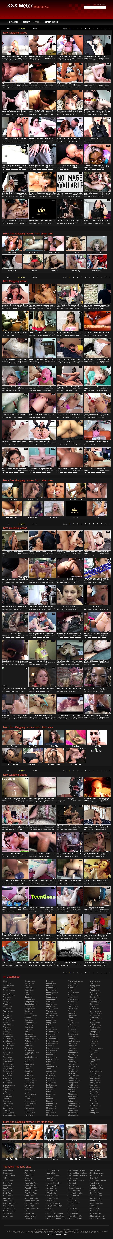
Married (49, 1113)
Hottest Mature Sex (76, 1188)
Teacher (93, 1039)
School (71, 1101)
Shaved (71, 1110)
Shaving (71, 1113)
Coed (26, 997)
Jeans (48, 1069)
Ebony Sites (51, 1178)
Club (26, 992)
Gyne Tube (29, 1178)
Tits (91, 1055)
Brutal (69, 582)
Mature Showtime (75, 1218)
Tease (92, 1041)
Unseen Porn (8, 1206)
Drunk (26, 1062)
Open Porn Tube (96, 1203)
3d (4, 981)
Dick (26, 1043)
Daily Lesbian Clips (54, 1206)
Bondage (6, 1071)
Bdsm (61, 141)
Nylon (70, 1016)
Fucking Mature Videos (78, 1173)
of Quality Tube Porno (41, 7)
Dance (27, 1034)
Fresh (37, 22)
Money (70, 997)
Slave (92, 988)
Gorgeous (50, 1018)
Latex (48, 1089)
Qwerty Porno (8, 1198)
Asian (12, 141)
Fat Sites (50, 1211)
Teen (71, 59)
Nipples (71, 1009)
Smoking (93, 992)
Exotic (27, 1076)
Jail (47, 1064)
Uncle (92, 1069)
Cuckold (27, 1018)
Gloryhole (50, 1016)
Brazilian (6, 1078)
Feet (26, 1092)
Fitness (27, 1110)
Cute (26, 1027)
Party (70, 1043)
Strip (92, 1020)
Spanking (93, 1002)
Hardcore (23, 59)
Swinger (93, 1032)
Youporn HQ (8, 1213)
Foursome (50, 988)
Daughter (28, 1036)
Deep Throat (91, 390)
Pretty (70, 1069)
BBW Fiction (52, 1193)
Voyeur (92, 1087)
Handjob (17, 59)
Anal (12, 114)
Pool (70, 1059)
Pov (75, 59)
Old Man (71, 1022)
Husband (50, 1050)
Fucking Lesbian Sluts (55, 1216)
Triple (92, 1062)
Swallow (101, 390)
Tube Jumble (8, 1201)
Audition (6, 1011)
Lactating (50, 1085)
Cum (26, 1020)
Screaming (72, 1103)
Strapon (93, 1016)
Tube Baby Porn (31, 1198)
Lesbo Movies (74, 1201)
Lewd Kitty (73, 1208)
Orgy (70, 1029)
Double (24, 169)
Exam (26, 1073)
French (49, 990)
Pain (70, 1036)
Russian (71, 1099)
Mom (70, 995)
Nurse (70, 1013)
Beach (5, 1032)
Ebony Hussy (52, 1173)
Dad (26, 1032)
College (27, 999)
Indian (48, 1052)
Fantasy (27, 1087)
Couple (78, 196)
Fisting (27, 1108)
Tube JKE (94, 1206)
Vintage (70, 609)
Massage (50, 1115)
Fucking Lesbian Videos (56, 1218)
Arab (5, 1004)
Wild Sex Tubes (9, 1211)
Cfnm (10, 965)
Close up (40, 114)
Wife (91, 1101)
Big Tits (6, 1048)
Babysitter (7, 1018)
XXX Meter (19, 5)
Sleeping (93, 990)
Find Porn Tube (96, 1201)
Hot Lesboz (73, 1186)
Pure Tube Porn (31, 1186)
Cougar (27, 1009)
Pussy (70, 1083)
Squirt (92, 1009)
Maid (48, 1110)
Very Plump (94, 1183)
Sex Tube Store (31, 1193)
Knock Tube (29, 1180)
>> (109, 28)
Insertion (49, 1057)
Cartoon (6, 1099)
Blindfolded (7, 1062)
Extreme (27, 1078)
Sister (92, 983)
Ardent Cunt (8, 1180)
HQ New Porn (95, 1213)
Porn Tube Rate (31, 1183)
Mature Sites (95, 1170)
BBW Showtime (53, 1198)
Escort (27, 1071)
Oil (69, 1020)
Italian (48, 1062)
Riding (70, 1094)
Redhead (105, 87)
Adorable (6, 985)
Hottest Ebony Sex (54, 1183)
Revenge (71, 1092)
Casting (6, 1103)
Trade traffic (74, 1229)
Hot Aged (72, 1183)
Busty (19, 390)
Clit (25, 985)
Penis (70, 1046)
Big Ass (6, 1036)
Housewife (50, 1043)
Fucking (35, 59)
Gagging (40, 59)
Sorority (93, 997)
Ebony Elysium (31, 1216)
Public (70, 1078)
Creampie (28, 1016)
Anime (5, 999)
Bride (5, 1080)
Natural (71, 1006)
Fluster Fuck (8, 1173)
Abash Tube (8, 1216)
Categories (13, 22)
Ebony (7, 87)
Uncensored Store (10, 1203)
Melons (71, 985)
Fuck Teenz (73, 1178)
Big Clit (6, 1041)
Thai (91, 1046)
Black (89, 664)
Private (71, 1071)
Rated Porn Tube (31, 1188)
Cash (5, 1101)
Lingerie (72, 637)
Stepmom (94, 1011)
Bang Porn (7, 1183)
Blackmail (7, 1059)
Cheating (73, 196)
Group (48, 1022)
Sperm (92, 1004)
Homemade (51, 1039)
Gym (48, 1025)
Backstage (7, 1020)
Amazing (73, 883)
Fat (25, 1089)
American (7, 995)
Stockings (66, 637)
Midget (70, 988)
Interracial (67, 196)
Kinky (48, 1076)
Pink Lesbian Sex (97, 1173)
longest (35, 28)
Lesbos (71, 1206)
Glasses (49, 1013)
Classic (27, 983)
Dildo (26, 1046)
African (6, 988)
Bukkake (6, 1089)
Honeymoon (51, 1041)
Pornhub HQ (8, 1191)
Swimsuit (93, 1029)
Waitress (93, 1089)
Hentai (49, 1034)
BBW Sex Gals (52, 1196)
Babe (94, 59)
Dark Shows (8, 1170)
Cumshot (45, 87)
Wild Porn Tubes (9, 1208)
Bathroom (7, 1025)
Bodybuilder (7, 1069)
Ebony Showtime (53, 1175)
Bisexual (6, 1052)
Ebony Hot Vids (53, 1170)
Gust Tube (29, 1175)
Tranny (92, 1059)
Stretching (94, 1018)
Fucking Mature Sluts (77, 1170)
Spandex (93, 999)
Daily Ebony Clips (32, 1208)
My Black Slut (52, 1188)
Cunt (26, 1025)
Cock (98, 664)
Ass (103, 169)
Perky (70, 1048)
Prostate (71, 1073)
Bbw (10, 417)
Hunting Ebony (52, 1186)
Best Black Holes (32, 1203)
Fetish (102, 141)
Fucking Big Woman (55, 1213)
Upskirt (93, 1078)
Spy (91, 1006)
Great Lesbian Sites (76, 1180)
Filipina (27, 1099)
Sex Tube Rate (31, 1191)
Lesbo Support (74, 1203)
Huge (96, 390)
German (49, 1004)
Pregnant (71, 1066)
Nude (70, 1011)
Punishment (73, 1080)
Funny (99, 582)
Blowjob (12, 59)
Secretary (72, 1106)
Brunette (100, 114)
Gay (48, 1002)
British (5, 1083)
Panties (71, 1039)
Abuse (65, 1234)
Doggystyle (107, 223)
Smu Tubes (29, 1196)
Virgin (92, 1085)
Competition (29, 1002)
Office (70, 1018)
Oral (70, 1025)
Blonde (7, 59)
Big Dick (6, 1046)
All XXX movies (9, 1175)
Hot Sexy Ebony (53, 1180)
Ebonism (28, 1211)
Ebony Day (29, 1213)
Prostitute (72, 1076)
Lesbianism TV (74, 1191)
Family (27, 1085)
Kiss (48, 1078)
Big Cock (50, 114)
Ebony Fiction (30, 1218)
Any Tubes (29, 1173)
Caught (6, 1106)
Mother (71, 1002)
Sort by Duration (52, 22)
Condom (27, 1006)
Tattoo (92, 1036)
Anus (5, 1002)
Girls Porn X (95, 1191)
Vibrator (93, 1080)
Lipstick (49, 1106)
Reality (71, 1085)
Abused (6, 983)
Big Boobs (7, 1039)
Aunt (5, 1013)
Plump (70, 1057)
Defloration (28, 1041)
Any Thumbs (30, 1170)
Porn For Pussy (96, 1193)
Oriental (71, 1032)
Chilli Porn (94, 1211)
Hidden (78, 87)
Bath (5, 1022)
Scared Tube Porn (98, 1218)
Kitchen (49, 1080)
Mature (45, 114)
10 (105, 28)
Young (92, 1113)
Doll (26, 1055)
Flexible (27, 1115)
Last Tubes (7, 1188)
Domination (15, 609)
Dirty (10, 609)
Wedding (93, 1094)
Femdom (15, 965)
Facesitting (29, 1080)
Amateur (90, 59)
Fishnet (27, 1106)
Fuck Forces (8, 1193)
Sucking (93, 1025)
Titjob (92, 1052)
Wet (91, 1096)
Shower (93, 981)
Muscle (71, 1004)
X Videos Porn (96, 1196)
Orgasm (71, 1027)
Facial (49, 196)
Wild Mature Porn (97, 1188)
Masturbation (14, 169)
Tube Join (7, 1178)
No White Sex (52, 1191)
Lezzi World (73, 1213)
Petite (70, 1050)
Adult (5, 1218)
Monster (71, 999)
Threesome (94, 1048)
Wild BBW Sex (96, 1186)
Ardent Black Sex (32, 1201)
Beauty (5, 1034)
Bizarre (6, 1055)
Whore (12, 335)
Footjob (49, 983)
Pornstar (99, 87)
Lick (48, 1101)
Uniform (93, 1073)
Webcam (93, 1092)
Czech (27, 1029)
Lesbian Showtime (76, 1193)
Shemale (71, 1115)
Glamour (49, 1011)
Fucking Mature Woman (78, 1175)
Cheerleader (8, 1115)
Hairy (20, 829)
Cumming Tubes (53, 1203)
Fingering (72, 335)
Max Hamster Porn (97, 1216)
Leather (49, 1094)
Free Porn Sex (96, 1198)
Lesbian (49, 223)
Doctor (27, 1050)
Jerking (49, 1071)
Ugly (91, 1066)
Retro (70, 1089)
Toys (92, 1057)
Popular (26, 22)
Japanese (50, 1066)
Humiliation (50, 1048)
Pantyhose (78, 637)
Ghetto (49, 1006)
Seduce (71, 1108)
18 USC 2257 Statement (53, 1234)
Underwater (94, 1071)
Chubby (27, 981)
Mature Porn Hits (75, 1216)
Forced (49, 985)
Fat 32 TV (51, 1208)
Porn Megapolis (96, 1175)
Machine (49, 1108)
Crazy (74, 582)
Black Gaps (29, 1206)
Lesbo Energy (74, 1198)
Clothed (27, 990)
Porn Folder (95, 1208)
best (8, 28)
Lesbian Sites (74, 1196)
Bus (4, 1092)
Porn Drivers (8, 1196)
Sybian (92, 1034)
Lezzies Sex (73, 1211)
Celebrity (6, 1108)
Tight (92, 1050)
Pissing (44, 472)
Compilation (29, 1004)
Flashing (27, 1113)
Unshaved (94, 1076)
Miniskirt (71, 992)
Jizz (48, 1073)
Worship (93, 1106)
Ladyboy (49, 1087)
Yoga (92, 1110)
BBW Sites (51, 1201)
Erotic (26, 1069)
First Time (28, 1103)
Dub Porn (7, 1186)
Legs (48, 1096)
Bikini (5, 1050)
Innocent (49, 1055)
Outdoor (71, 1034)
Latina (105, 114)
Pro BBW (94, 1178)
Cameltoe (7, 1096)
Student (93, 1022)
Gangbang (50, 999)
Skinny (92, 985)
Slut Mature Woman (98, 1180)
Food (48, 981)
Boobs (5, 1073)
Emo (26, 1066)
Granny (49, 1020)
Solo (91, 995)
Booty (5, 1076)
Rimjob (71, 1096)
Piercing (71, 1052)
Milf (20, 609)
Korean (49, 1083)
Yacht (92, 1108)
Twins (92, 1064)
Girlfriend (50, 1009)
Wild (91, 1103)
